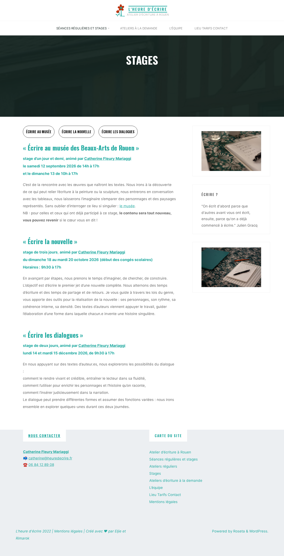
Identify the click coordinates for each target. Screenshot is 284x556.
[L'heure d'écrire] (120, 10)
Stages (155, 473)
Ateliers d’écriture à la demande (175, 480)
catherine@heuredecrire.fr (50, 458)
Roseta (238, 531)
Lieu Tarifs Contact (165, 495)
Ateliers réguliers (163, 466)
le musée (127, 206)
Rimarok (22, 538)
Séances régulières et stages (173, 459)
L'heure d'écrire (147, 9)
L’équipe (156, 488)
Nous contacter (44, 435)
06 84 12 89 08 (41, 465)
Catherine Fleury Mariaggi (107, 158)
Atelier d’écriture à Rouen (170, 452)
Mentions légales (163, 502)
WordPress (258, 531)
